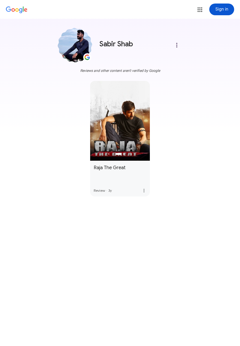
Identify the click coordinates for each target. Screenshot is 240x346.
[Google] (17, 9)
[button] (200, 10)
